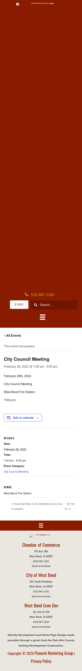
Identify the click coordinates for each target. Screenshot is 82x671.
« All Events (12, 335)
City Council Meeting (16, 471)
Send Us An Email (41, 566)
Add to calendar (23, 417)
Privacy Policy (41, 661)
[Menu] (41, 525)
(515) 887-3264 (41, 622)
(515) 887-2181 (41, 561)
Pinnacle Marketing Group (54, 653)
